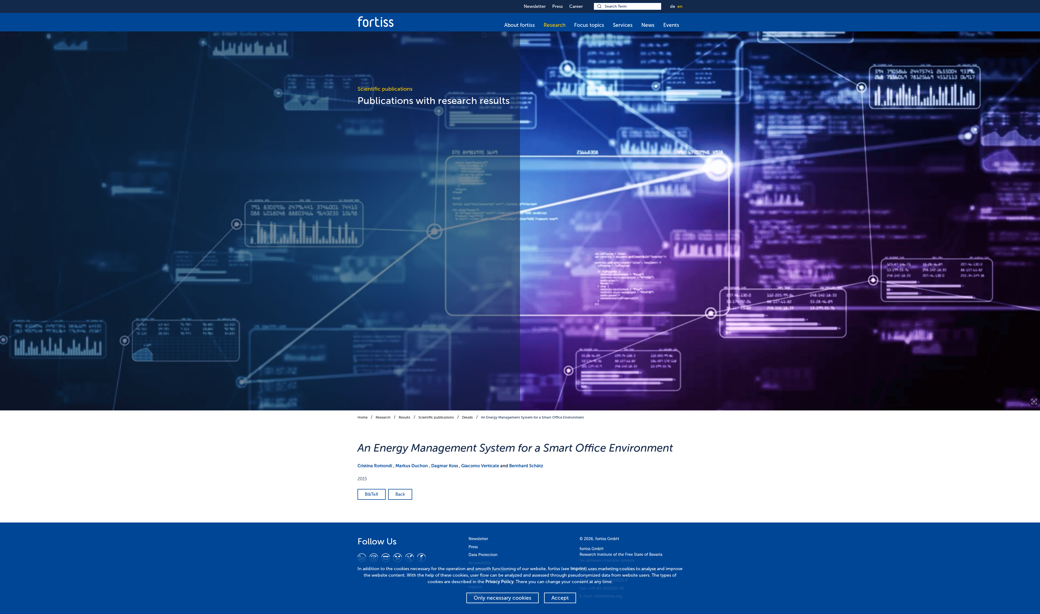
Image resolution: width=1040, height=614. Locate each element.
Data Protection (483, 554)
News (648, 25)
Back (400, 494)
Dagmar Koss (444, 465)
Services (623, 25)
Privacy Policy (499, 581)
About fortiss (519, 25)
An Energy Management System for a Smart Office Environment (532, 417)
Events (671, 25)
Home (363, 417)
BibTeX (371, 494)
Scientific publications (436, 417)
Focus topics (589, 25)
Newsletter (535, 6)
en (679, 6)
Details (467, 417)
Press (557, 6)
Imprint (578, 568)
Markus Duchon (411, 465)
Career (576, 6)
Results (404, 417)
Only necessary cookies (502, 598)
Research (555, 25)
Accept (560, 598)
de (672, 6)
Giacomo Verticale (480, 465)
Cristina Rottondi (375, 465)
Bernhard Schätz (526, 465)
